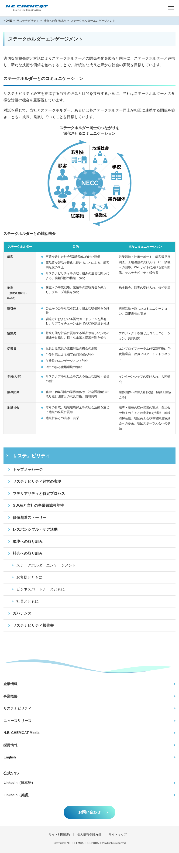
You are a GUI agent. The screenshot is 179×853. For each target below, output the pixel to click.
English (9, 757)
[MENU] (171, 8)
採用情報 (10, 745)
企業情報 (10, 684)
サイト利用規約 (59, 834)
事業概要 (10, 696)
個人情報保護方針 (89, 834)
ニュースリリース (17, 721)
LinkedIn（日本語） (19, 783)
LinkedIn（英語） (17, 795)
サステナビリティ (17, 708)
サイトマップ (118, 834)
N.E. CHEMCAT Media (21, 733)
